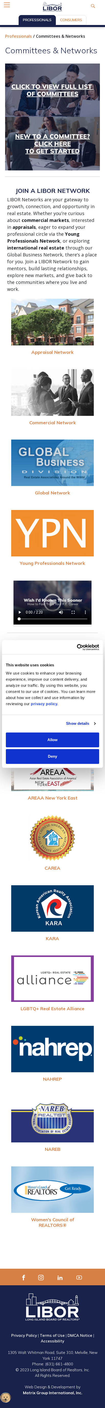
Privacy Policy (24, 1335)
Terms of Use (52, 1335)
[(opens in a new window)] (23, 1277)
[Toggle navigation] (7, 5)
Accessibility (52, 1341)
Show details (77, 723)
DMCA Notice (80, 1335)
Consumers (71, 20)
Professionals (37, 20)
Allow (52, 740)
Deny (52, 756)
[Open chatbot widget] (5, 1397)
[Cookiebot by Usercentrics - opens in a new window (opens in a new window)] (77, 647)
